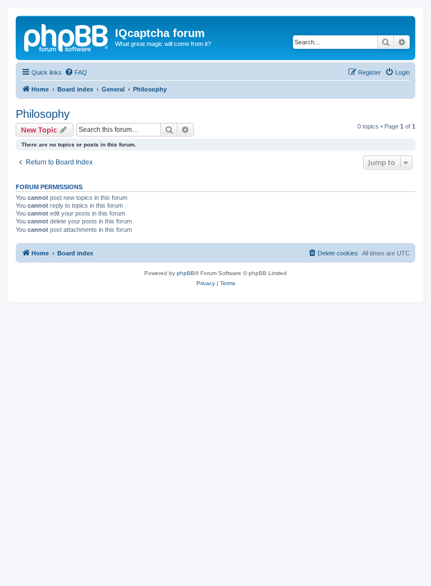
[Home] (67, 36)
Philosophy (43, 114)
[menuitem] (76, 72)
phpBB (186, 273)
